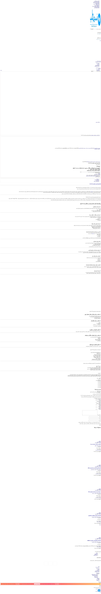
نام (100, 419)
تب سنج (93, 493)
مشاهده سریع (99, 465)
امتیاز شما (99, 398)
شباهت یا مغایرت (98, 403)
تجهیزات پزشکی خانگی (98, 445)
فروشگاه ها (96, 554)
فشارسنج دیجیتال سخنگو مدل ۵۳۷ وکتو (94, 515)
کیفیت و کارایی (99, 401)
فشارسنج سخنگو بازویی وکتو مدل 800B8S (94, 540)
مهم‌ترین (91, 191)
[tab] (50, 179)
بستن (100, 582)
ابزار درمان (96, 577)
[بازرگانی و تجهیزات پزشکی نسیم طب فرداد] (50, 563)
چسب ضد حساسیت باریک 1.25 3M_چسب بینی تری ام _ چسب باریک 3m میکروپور (89, 148)
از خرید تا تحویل (96, 555)
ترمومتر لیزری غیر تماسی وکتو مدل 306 (94, 491)
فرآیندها (93, 233)
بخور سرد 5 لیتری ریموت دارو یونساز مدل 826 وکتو (93, 161)
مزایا (100, 416)
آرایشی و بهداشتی (96, 135)
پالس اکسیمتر (92, 469)
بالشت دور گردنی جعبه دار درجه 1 (95, 444)
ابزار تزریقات (96, 576)
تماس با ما (96, 553)
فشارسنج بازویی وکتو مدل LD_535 (95, 183)
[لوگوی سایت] (97, 60)
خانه (99, 135)
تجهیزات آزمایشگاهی (95, 575)
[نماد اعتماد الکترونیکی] (46, 563)
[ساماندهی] (55, 563)
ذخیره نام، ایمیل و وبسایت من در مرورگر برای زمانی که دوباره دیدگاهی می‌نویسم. (89, 422)
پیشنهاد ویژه (92, 135)
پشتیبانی (100, 407)
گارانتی (100, 405)
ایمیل (100, 420)
